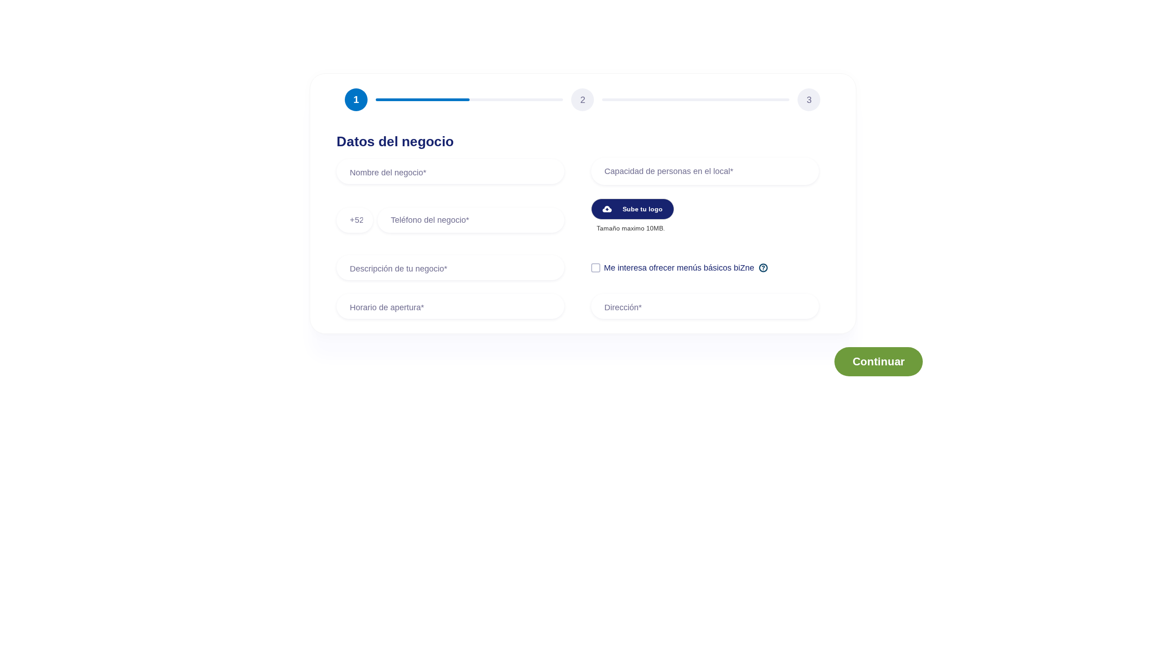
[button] (632, 209)
